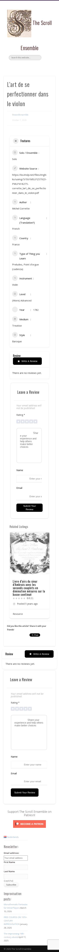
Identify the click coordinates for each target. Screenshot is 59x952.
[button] (12, 576)
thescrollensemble (20, 114)
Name (19, 470)
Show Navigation (47, 29)
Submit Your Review (29, 508)
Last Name (9, 871)
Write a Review (29, 361)
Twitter (29, 65)
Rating (20, 414)
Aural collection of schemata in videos (25, 583)
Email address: (11, 852)
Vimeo (35, 65)
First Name (9, 862)
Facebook (22, 65)
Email (19, 487)
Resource (18, 604)
